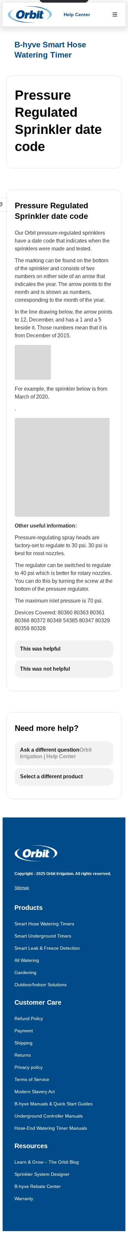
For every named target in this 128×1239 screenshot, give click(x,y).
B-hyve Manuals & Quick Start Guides (53, 1103)
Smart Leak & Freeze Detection (47, 948)
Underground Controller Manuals (48, 1116)
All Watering (26, 960)
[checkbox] (64, 649)
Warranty (23, 1198)
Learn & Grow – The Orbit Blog (46, 1162)
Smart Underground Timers (42, 936)
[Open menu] (115, 14)
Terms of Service (31, 1079)
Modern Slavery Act (34, 1091)
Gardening (25, 972)
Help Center (77, 14)
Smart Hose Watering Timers (44, 923)
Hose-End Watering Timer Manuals (50, 1128)
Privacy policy (28, 1067)
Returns (22, 1055)
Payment (23, 1030)
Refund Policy (28, 1018)
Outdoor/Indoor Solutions (40, 984)
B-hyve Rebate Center (37, 1186)
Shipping (23, 1042)
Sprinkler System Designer (42, 1174)
